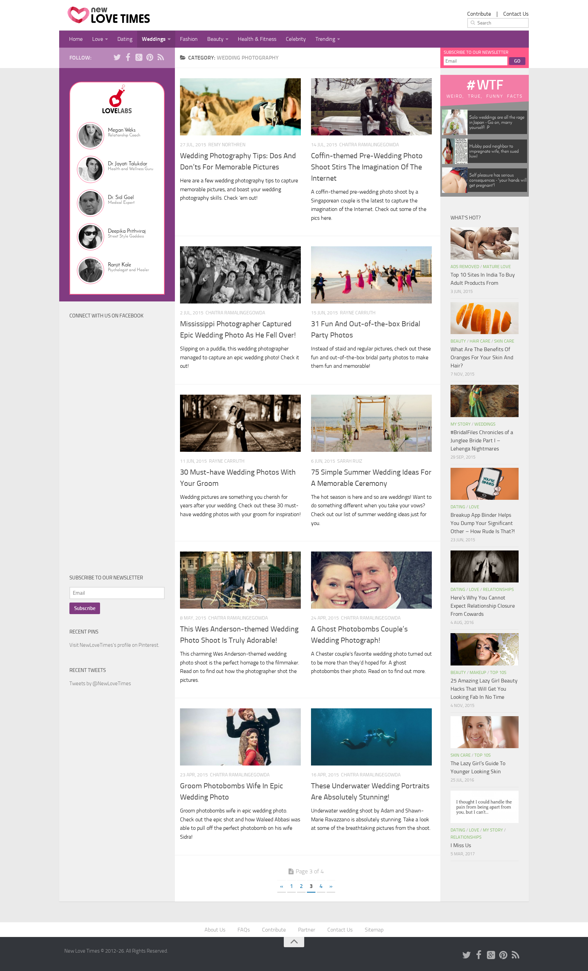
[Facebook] (128, 57)
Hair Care (480, 341)
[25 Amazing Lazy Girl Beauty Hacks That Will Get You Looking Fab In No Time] (485, 649)
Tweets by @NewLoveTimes (100, 683)
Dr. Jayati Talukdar (127, 163)
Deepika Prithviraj (127, 231)
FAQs (244, 929)
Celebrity (296, 39)
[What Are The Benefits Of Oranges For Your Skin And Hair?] (485, 318)
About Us (215, 929)
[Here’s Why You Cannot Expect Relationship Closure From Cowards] (485, 566)
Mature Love (497, 266)
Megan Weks (121, 130)
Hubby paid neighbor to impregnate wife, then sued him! (494, 151)
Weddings (154, 39)
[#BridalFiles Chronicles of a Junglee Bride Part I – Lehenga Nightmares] (485, 401)
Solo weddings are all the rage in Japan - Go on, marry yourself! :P (496, 122)
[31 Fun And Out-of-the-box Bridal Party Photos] (371, 274)
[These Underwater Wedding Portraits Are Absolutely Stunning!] (371, 737)
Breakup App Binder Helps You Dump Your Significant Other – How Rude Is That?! (483, 523)
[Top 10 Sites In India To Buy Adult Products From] (485, 243)
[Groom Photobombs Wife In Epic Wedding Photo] (240, 737)
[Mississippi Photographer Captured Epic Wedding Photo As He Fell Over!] (240, 274)
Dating (124, 39)
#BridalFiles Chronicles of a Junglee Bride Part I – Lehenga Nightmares (482, 440)
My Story (461, 424)
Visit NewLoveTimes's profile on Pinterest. (114, 645)
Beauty (215, 39)
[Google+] (139, 57)
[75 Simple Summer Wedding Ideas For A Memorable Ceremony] (371, 423)
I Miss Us (461, 845)
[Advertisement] (120, 452)
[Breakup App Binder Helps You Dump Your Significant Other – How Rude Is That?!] (485, 484)
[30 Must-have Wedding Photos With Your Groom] (240, 423)
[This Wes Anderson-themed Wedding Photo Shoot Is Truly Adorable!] (240, 580)
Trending (325, 39)
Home (76, 39)
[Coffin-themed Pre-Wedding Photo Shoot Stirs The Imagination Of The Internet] (371, 106)
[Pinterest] (150, 57)
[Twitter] (117, 57)
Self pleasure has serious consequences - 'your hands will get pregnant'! (498, 180)
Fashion (189, 39)
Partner (306, 929)
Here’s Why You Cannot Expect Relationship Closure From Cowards (483, 605)
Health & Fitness (257, 39)
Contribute (479, 14)
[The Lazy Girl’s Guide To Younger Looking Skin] (485, 732)
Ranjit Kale (119, 264)
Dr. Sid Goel (121, 197)
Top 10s (498, 672)
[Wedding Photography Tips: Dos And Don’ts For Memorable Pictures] (240, 106)
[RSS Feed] (161, 57)
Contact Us (515, 14)
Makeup (478, 672)
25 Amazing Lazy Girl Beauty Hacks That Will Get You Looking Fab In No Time (484, 688)
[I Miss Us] (485, 807)
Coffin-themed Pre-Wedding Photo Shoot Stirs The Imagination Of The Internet (367, 167)
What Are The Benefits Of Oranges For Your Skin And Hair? (482, 357)
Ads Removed (465, 266)
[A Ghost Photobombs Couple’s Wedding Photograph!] (371, 580)
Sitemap (374, 929)
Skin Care (504, 341)
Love (97, 39)
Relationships (498, 589)
